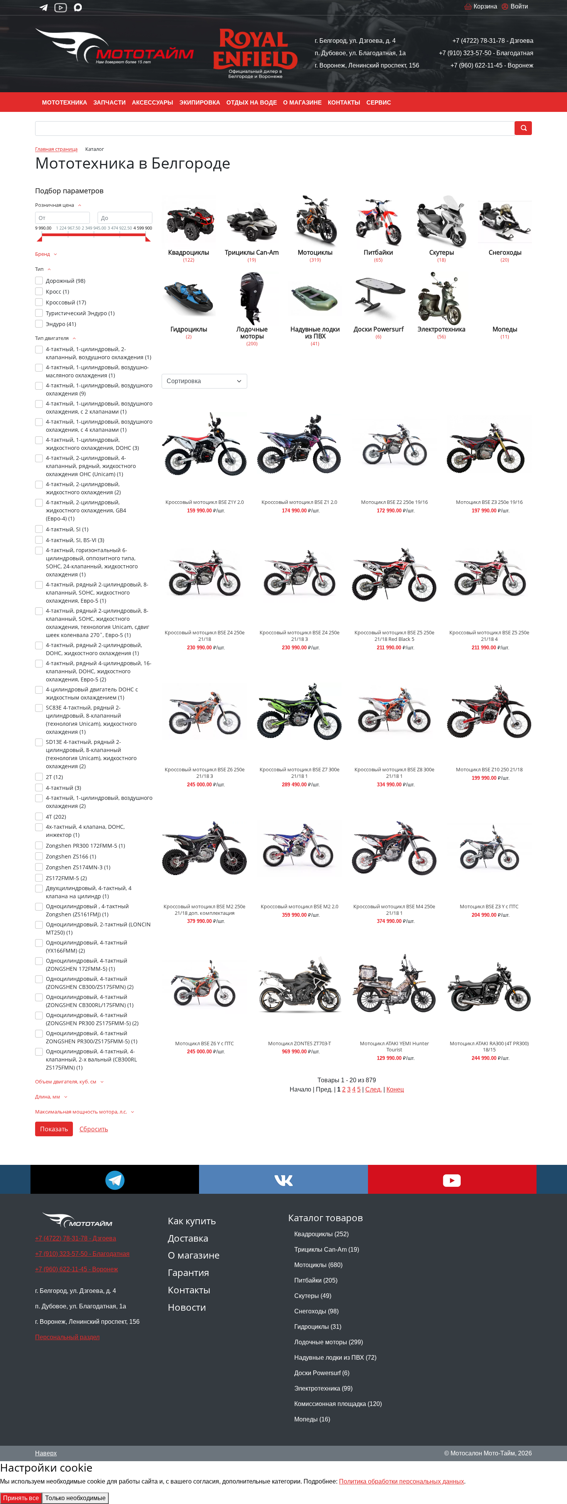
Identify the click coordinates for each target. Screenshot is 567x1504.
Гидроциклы (188, 329)
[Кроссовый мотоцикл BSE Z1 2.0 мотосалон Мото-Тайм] (299, 444)
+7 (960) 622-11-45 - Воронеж (492, 65)
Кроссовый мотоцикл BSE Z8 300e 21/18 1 (394, 772)
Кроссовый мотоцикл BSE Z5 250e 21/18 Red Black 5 (394, 635)
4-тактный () (63, 787)
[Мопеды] (505, 299)
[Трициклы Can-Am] (252, 222)
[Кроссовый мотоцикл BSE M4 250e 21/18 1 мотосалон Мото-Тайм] (394, 848)
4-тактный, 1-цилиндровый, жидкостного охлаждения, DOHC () (92, 443)
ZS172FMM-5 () (66, 878)
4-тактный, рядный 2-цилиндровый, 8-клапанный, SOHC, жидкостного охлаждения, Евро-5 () (97, 592)
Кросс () (57, 291)
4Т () (56, 816)
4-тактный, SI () (67, 529)
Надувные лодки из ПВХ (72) (335, 1357)
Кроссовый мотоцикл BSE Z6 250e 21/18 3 (205, 772)
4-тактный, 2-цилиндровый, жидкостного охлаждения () (83, 488)
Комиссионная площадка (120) (338, 1404)
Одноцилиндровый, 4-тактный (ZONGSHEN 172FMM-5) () (86, 964)
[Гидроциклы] (189, 299)
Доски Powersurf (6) (321, 1373)
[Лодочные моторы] (252, 299)
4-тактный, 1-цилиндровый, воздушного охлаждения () (99, 389)
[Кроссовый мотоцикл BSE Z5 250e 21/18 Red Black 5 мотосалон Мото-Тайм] (394, 574)
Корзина (485, 6)
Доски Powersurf (378, 329)
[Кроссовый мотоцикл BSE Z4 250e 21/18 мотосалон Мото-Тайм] (204, 574)
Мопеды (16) (312, 1419)
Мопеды (505, 329)
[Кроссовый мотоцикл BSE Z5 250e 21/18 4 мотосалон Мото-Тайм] (489, 574)
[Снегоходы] (505, 222)
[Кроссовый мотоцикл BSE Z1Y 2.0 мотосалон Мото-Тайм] (204, 444)
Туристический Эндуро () (80, 313)
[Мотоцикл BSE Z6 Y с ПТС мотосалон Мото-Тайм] (204, 985)
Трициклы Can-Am (252, 252)
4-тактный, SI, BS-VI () (75, 540)
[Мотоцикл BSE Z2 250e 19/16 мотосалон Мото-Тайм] (394, 444)
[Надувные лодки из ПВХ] (315, 299)
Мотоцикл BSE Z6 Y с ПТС (204, 1043)
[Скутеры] (442, 222)
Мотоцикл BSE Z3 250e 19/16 (489, 502)
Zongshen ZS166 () (71, 856)
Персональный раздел (67, 1337)
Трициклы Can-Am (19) (326, 1249)
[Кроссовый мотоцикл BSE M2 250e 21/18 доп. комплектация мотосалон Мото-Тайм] (204, 848)
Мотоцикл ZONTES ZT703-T (299, 1043)
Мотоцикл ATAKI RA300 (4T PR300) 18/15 (489, 1046)
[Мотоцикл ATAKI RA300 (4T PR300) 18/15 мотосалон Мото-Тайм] (489, 985)
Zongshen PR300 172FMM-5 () (85, 845)
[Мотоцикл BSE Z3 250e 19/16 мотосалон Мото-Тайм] (489, 444)
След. (373, 1089)
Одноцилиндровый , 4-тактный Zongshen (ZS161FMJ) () (87, 910)
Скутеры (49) (312, 1296)
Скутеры (441, 252)
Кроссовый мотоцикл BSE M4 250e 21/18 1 (394, 909)
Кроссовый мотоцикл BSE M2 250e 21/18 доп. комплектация (204, 909)
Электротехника (442, 329)
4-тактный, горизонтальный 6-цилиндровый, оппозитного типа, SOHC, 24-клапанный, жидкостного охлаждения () (92, 562)
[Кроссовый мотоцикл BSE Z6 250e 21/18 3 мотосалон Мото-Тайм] (204, 711)
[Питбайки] (378, 222)
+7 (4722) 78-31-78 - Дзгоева (492, 40)
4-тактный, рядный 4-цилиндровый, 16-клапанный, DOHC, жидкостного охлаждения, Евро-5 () (99, 671)
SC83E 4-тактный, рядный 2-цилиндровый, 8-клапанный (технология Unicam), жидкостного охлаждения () (91, 719)
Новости (187, 1307)
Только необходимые (75, 1498)
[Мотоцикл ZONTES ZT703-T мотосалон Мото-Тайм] (299, 985)
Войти (519, 6)
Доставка (188, 1238)
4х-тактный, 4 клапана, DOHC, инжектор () (85, 830)
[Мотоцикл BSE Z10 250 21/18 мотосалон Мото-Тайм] (489, 711)
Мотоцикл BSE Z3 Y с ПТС (489, 906)
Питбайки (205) (316, 1280)
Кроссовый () (66, 302)
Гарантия (188, 1272)
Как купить (192, 1220)
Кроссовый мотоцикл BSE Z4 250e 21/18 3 (299, 635)
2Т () (54, 777)
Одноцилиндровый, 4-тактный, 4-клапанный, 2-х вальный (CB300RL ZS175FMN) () (91, 1059)
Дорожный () (65, 280)
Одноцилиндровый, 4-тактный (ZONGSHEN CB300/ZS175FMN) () (89, 982)
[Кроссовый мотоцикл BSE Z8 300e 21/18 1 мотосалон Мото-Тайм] (394, 711)
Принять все (21, 1498)
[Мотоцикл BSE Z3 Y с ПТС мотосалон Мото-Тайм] (489, 848)
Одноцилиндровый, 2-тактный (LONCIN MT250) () (98, 928)
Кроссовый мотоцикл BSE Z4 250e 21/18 (205, 635)
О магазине (193, 1255)
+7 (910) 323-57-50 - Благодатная (486, 53)
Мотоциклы (315, 252)
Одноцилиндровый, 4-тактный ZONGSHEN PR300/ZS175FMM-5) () (91, 1037)
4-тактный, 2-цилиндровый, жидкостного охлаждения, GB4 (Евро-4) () (86, 510)
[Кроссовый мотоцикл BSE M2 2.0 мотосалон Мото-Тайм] (299, 848)
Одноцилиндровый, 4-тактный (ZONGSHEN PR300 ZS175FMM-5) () (92, 1019)
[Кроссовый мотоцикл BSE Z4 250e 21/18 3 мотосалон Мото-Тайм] (299, 574)
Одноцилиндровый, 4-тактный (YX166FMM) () (86, 946)
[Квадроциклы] (189, 222)
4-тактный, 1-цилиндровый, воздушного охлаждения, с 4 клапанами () (99, 425)
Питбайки (378, 252)
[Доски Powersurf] (378, 299)
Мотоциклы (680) (318, 1265)
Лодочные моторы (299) (328, 1342)
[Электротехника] (442, 299)
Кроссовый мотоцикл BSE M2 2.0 (299, 906)
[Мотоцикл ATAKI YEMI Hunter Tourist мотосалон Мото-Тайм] (394, 985)
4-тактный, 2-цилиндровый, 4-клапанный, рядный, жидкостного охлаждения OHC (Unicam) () (91, 466)
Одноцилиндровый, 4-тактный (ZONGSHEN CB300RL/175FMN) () (89, 1001)
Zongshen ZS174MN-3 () (78, 867)
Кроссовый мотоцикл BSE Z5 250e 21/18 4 (489, 635)
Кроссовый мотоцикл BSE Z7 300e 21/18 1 (299, 772)
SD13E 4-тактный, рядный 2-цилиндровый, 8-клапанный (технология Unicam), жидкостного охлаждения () (91, 754)
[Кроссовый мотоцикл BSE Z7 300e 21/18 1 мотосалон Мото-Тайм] (299, 711)
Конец (395, 1089)
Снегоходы (505, 252)
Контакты (189, 1289)
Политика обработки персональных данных (401, 1481)
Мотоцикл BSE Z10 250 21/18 (489, 769)
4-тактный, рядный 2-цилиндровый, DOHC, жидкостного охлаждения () (94, 649)
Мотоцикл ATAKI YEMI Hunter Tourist (394, 1046)
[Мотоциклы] (315, 222)
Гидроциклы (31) (317, 1326)
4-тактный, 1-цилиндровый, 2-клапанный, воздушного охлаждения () (98, 353)
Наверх (46, 1453)
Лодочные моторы (252, 333)
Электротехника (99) (323, 1388)
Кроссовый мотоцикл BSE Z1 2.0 (299, 502)
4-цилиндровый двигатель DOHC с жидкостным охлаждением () (92, 693)
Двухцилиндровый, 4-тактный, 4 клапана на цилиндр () (89, 892)
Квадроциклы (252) (321, 1234)
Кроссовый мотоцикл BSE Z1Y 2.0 (204, 502)
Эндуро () (61, 324)
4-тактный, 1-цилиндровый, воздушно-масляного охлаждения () (97, 371)
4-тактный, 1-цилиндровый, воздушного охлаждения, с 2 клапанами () (99, 407)
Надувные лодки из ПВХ (315, 333)
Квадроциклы (188, 252)
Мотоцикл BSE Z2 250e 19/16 (394, 502)
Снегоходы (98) (316, 1311)
